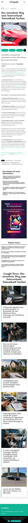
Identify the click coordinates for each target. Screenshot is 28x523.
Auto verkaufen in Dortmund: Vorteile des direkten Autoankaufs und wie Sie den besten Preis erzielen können (12, 265)
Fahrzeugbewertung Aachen (14, 162)
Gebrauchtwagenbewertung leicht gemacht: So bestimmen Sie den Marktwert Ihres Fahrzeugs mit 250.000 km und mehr (13, 312)
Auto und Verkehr (6, 42)
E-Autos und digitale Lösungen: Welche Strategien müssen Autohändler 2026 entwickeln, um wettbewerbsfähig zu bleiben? (11, 456)
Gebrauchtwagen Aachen (6, 164)
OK (8, 521)
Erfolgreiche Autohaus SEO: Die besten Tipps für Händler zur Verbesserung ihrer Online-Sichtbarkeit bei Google (14, 193)
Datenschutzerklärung (16, 521)
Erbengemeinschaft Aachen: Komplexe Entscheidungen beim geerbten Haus (11, 384)
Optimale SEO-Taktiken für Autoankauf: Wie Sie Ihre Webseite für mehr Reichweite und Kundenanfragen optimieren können (13, 248)
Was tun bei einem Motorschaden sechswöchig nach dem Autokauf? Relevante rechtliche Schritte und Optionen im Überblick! (12, 349)
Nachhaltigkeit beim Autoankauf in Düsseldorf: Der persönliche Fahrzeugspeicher (12, 261)
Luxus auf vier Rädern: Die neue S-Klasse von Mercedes (12, 491)
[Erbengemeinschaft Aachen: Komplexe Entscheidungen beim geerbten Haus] (14, 368)
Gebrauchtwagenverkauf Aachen (17, 164)
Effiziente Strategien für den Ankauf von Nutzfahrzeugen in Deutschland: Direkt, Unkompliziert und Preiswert (12, 177)
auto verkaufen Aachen (9, 160)
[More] (24, 50)
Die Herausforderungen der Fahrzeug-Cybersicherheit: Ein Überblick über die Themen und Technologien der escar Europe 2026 (13, 256)
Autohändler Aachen (5, 162)
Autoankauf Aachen (20, 86)
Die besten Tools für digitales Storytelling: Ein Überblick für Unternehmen (13, 252)
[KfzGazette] (2, 9)
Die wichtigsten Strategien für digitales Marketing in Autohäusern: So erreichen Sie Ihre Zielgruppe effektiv (14, 188)
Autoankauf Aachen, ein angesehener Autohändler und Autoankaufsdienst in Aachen (13, 73)
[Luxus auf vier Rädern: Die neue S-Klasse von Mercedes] (14, 477)
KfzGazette (6, 8)
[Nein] (26, 519)
